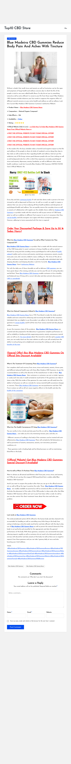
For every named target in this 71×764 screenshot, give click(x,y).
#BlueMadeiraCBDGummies (16, 548)
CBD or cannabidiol (13, 278)
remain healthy (20, 322)
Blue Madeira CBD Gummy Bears (31, 107)
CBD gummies (51, 268)
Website (49, 612)
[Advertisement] (35, 12)
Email (29, 612)
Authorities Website (27, 264)
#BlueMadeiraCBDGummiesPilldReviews (31, 558)
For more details (25, 337)
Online (20, 119)
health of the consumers (15, 390)
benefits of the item (13, 344)
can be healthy (12, 217)
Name (9, 612)
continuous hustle (25, 199)
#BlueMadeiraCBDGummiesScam (30, 551)
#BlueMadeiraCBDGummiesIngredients (47, 553)
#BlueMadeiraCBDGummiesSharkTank (21, 553)
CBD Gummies (12, 38)
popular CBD (59, 337)
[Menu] (66, 28)
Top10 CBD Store (17, 28)
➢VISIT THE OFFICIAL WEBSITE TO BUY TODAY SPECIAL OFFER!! (30, 133)
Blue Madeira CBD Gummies (23, 240)
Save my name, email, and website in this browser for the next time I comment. (32, 621)
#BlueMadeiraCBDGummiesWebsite (38, 556)
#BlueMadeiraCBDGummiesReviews (38, 548)
